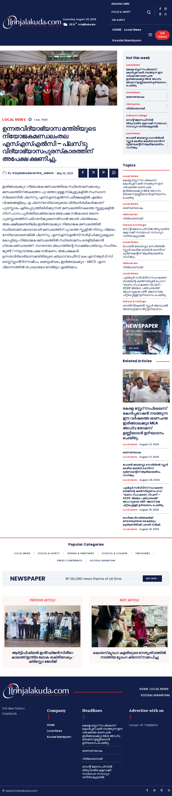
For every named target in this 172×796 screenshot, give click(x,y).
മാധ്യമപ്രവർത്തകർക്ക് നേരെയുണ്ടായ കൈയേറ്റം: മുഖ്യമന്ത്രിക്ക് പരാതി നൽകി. (142, 521)
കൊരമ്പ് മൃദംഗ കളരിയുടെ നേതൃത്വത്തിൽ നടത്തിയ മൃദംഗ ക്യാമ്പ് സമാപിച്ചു (129, 655)
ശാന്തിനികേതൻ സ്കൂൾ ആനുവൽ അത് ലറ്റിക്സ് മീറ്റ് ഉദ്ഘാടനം (145, 307)
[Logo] (19, 22)
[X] (93, 173)
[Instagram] (165, 9)
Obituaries (133, 104)
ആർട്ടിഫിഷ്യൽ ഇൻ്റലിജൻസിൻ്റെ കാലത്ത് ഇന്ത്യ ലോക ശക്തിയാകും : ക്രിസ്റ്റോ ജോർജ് (42, 657)
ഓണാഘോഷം (135, 97)
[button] (149, 12)
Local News (14, 119)
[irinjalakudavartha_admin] (5, 173)
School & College (136, 116)
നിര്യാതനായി (135, 108)
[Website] (160, 14)
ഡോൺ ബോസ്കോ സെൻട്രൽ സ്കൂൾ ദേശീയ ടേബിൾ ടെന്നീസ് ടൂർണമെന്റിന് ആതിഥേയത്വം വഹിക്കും (145, 142)
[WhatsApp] (165, 14)
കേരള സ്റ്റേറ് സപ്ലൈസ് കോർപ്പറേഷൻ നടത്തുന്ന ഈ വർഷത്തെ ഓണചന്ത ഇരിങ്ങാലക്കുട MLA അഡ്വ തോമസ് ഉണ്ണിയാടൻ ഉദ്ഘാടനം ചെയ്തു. (146, 77)
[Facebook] (160, 9)
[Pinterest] (103, 173)
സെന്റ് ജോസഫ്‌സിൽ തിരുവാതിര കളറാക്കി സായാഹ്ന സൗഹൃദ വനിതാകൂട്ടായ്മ (146, 123)
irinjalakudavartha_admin (33, 173)
